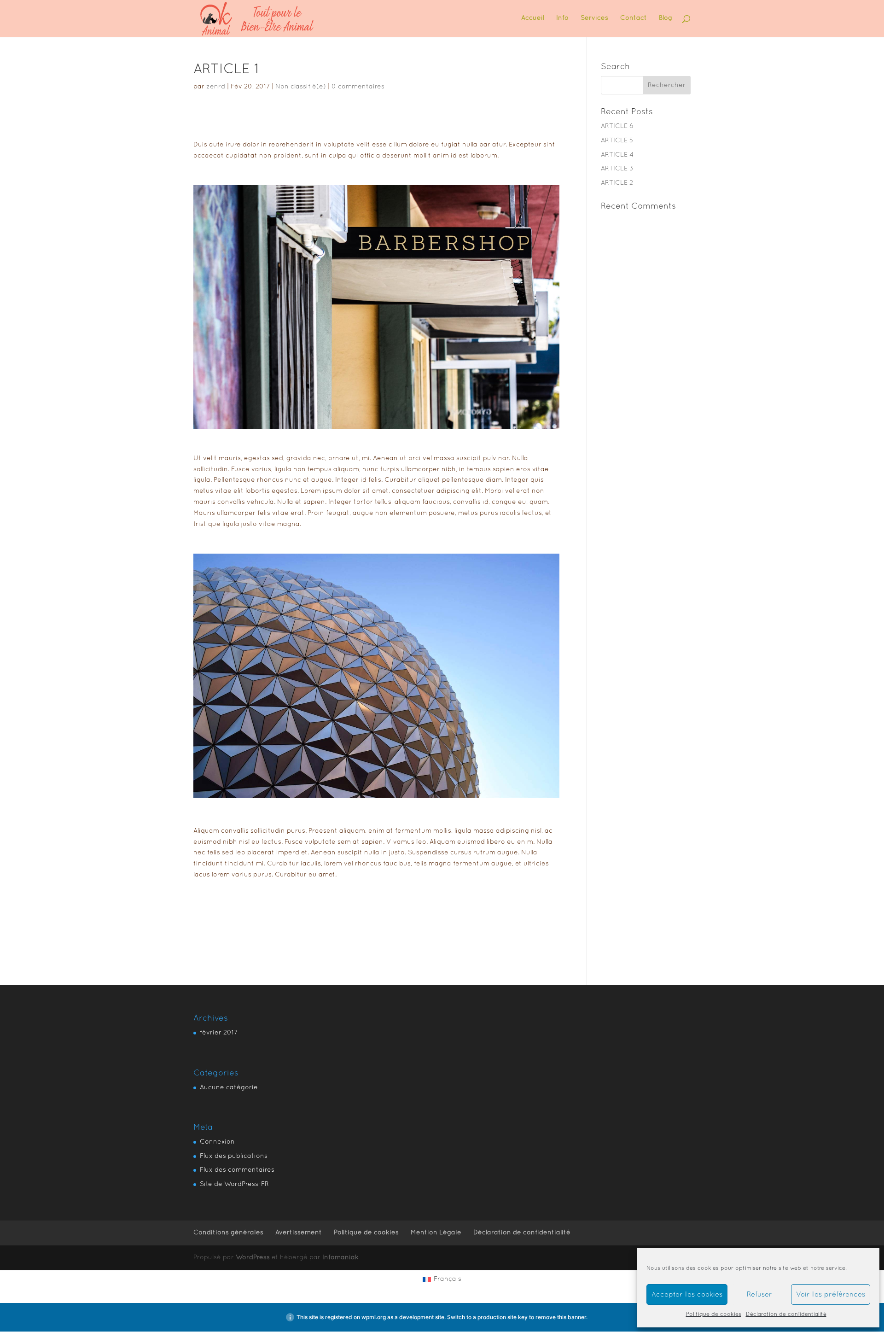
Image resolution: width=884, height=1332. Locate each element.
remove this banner (560, 1317)
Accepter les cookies (686, 1294)
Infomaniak (340, 1258)
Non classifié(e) (300, 87)
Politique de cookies (713, 1314)
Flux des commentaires (237, 1170)
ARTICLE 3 (617, 169)
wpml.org (373, 1317)
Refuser (759, 1294)
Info (562, 18)
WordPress (253, 1258)
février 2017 (219, 1033)
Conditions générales (228, 1233)
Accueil (532, 18)
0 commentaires (358, 87)
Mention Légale (436, 1233)
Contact (633, 18)
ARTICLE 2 (617, 183)
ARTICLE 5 (617, 141)
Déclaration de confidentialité (786, 1314)
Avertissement (298, 1233)
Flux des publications (234, 1156)
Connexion (217, 1142)
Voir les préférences (830, 1294)
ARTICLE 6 (617, 126)
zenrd (215, 87)
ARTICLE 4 (617, 155)
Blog (665, 18)
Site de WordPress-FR (234, 1184)
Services (594, 18)
